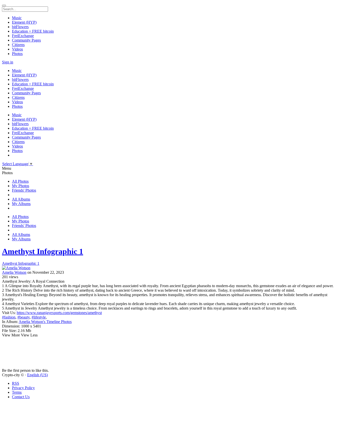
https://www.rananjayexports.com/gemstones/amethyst (59, 313)
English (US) (37, 375)
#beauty (23, 317)
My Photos (20, 186)
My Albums (21, 204)
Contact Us (21, 397)
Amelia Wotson (14, 272)
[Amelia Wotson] (170, 268)
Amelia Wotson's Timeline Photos (45, 322)
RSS (15, 383)
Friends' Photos (24, 190)
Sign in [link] (7, 62)
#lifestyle (39, 317)
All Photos (20, 181)
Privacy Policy (23, 388)
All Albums (21, 199)
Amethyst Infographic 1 (42, 251)
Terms (17, 392)
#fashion (8, 317)
